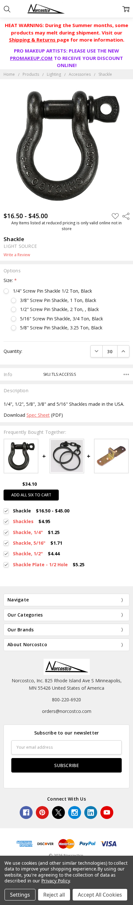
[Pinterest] (42, 812)
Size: (10, 280)
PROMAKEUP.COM (31, 58)
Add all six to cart (31, 495)
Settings (20, 894)
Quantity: (13, 351)
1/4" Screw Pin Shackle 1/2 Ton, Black (52, 291)
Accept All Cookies (100, 894)
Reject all (54, 894)
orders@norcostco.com (66, 711)
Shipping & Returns (33, 39)
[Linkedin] (90, 812)
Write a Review (17, 255)
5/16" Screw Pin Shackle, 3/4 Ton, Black (61, 319)
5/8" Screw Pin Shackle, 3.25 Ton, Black (61, 328)
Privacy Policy (55, 881)
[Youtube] (106, 812)
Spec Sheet (38, 415)
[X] (58, 812)
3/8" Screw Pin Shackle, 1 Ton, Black (58, 300)
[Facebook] (26, 812)
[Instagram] (74, 812)
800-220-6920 (66, 699)
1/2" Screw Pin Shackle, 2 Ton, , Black (59, 309)
